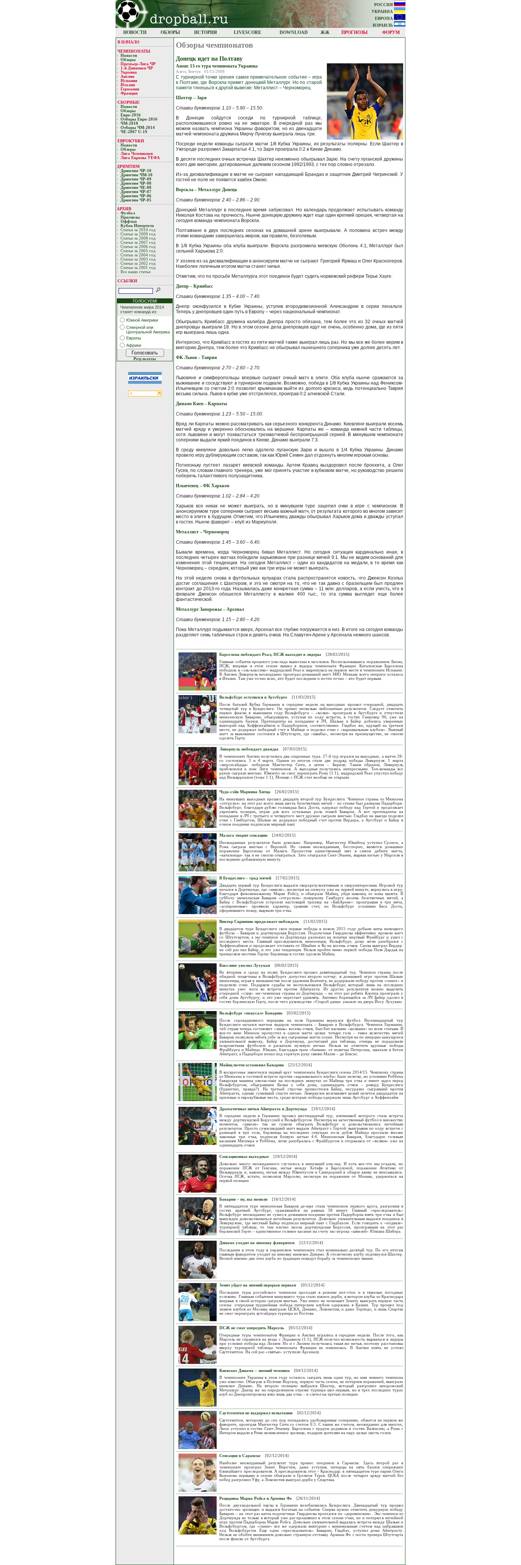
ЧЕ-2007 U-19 (134, 132)
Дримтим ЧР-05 (136, 200)
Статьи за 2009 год (138, 234)
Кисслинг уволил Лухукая (244, 965)
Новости (129, 55)
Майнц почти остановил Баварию (251, 1065)
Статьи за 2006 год (138, 247)
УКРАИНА (382, 12)
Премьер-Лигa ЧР (139, 64)
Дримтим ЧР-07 (136, 192)
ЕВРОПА (384, 18)
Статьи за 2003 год (138, 259)
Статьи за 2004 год (138, 255)
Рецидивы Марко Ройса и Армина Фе (255, 1498)
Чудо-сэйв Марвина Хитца (244, 792)
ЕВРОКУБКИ (130, 140)
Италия (128, 85)
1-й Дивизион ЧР (137, 68)
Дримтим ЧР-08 (136, 183)
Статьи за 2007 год (138, 242)
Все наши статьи (136, 272)
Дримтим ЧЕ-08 (136, 187)
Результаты (144, 359)
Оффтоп (129, 221)
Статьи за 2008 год (138, 238)
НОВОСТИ (134, 32)
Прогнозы (130, 217)
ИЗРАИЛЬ (383, 25)
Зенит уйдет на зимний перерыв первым (257, 1285)
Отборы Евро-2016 (139, 119)
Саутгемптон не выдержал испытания (256, 1413)
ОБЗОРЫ (170, 32)
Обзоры (128, 60)
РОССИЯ (384, 5)
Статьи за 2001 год (138, 268)
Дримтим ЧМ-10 (137, 175)
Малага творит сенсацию (243, 835)
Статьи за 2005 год (138, 251)
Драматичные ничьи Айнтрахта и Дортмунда (263, 1109)
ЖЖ (325, 32)
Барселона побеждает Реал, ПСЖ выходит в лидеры (270, 654)
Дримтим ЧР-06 (136, 196)
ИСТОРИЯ (205, 32)
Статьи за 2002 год (138, 263)
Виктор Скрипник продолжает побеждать (259, 921)
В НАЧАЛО (128, 42)
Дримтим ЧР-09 (136, 179)
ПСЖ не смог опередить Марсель (251, 1328)
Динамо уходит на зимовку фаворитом (257, 1243)
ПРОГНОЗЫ (354, 32)
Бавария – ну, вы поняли (243, 1199)
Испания (129, 81)
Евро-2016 (131, 115)
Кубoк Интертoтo (138, 226)
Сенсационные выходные (244, 1156)
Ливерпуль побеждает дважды (248, 749)
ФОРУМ (391, 32)
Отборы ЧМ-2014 (138, 128)
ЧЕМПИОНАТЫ (133, 51)
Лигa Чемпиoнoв (137, 153)
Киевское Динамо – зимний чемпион (254, 1371)
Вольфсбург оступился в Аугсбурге (253, 697)
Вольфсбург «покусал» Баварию (250, 1013)
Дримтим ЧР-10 (136, 171)
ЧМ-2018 (129, 123)
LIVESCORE (247, 32)
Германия (130, 89)
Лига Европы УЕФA (141, 158)
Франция (129, 93)
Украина (129, 72)
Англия (127, 76)
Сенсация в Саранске (239, 1456)
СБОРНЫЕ (128, 102)
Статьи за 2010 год (138, 230)
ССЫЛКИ (127, 281)
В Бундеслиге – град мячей (245, 878)
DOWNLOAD (294, 32)
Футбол (128, 213)
